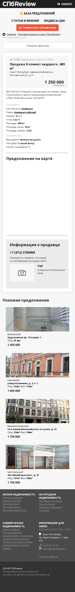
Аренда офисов (11, 529)
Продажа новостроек (15, 510)
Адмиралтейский (25, 112)
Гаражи (7, 548)
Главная (11, 34)
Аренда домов (47, 504)
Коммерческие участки (16, 545)
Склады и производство (16, 538)
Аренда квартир (12, 500)
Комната (27, 108)
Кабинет (66, 3)
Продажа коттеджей (50, 500)
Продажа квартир (13, 497)
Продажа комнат (12, 507)
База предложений (39, 13)
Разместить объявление (39, 27)
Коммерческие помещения (18, 535)
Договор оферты (48, 556)
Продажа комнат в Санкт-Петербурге (39, 34)
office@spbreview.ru (54, 548)
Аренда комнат (11, 503)
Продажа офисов (12, 532)
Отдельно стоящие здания (17, 542)
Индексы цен (54, 21)
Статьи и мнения (25, 21)
